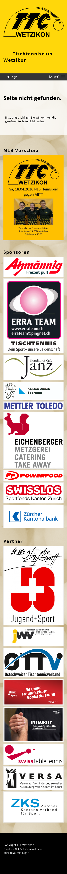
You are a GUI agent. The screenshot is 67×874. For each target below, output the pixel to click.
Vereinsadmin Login (16, 853)
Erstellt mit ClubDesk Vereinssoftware (22, 848)
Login (14, 77)
